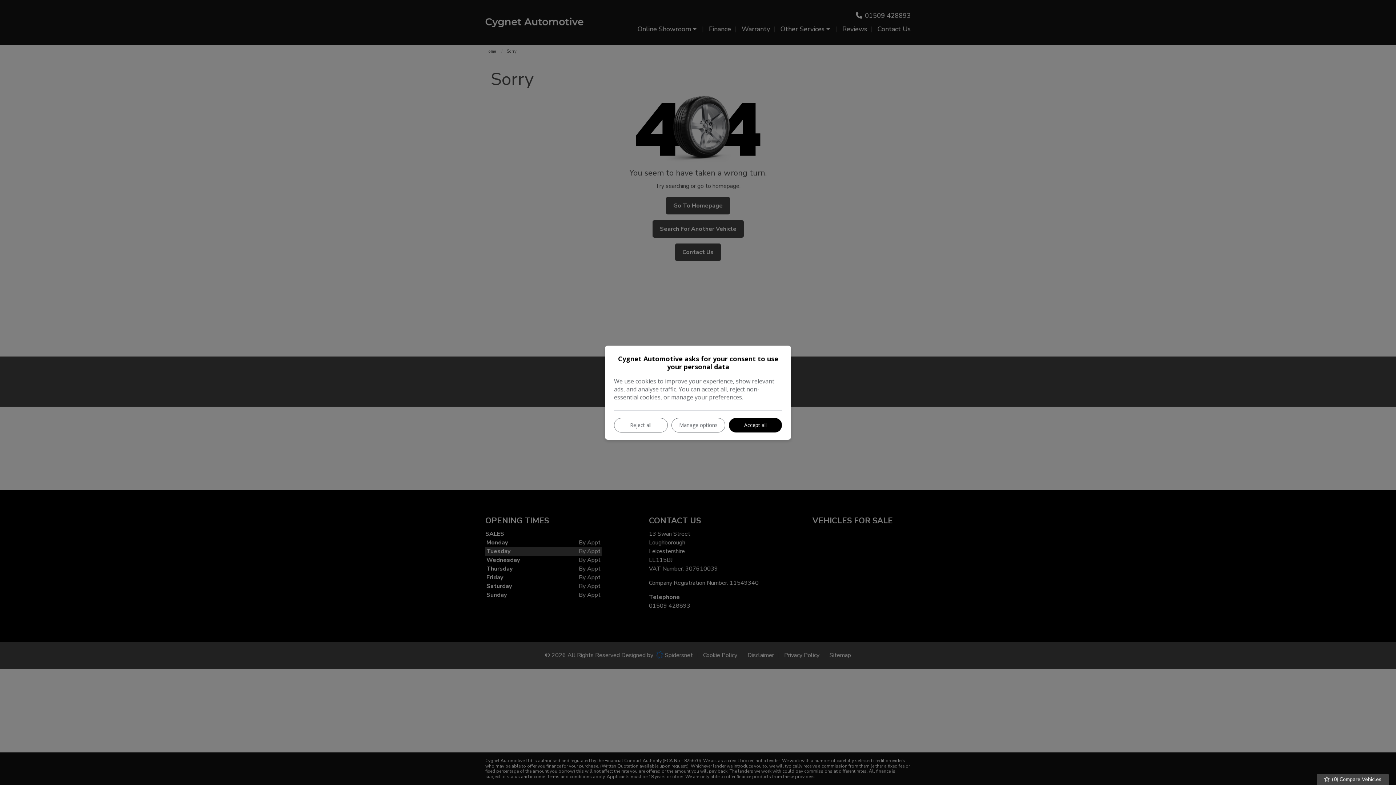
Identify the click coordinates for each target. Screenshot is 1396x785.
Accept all (755, 425)
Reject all (640, 425)
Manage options (698, 425)
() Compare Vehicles (1355, 779)
